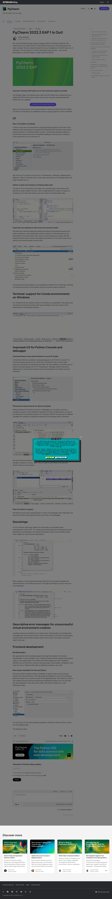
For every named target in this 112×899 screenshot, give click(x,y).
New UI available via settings (99, 31)
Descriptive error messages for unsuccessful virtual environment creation (99, 66)
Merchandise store (103, 892)
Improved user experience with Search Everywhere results (100, 39)
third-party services (44, 453)
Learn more (59, 446)
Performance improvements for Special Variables (100, 56)
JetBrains (17, 895)
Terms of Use (64, 451)
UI (91, 29)
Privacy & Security (8, 885)
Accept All (50, 457)
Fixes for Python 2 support (98, 59)
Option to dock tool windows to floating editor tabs (100, 35)
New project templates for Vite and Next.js (101, 76)
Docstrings (94, 62)
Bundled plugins (96, 73)
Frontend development (97, 70)
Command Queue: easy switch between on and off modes (99, 51)
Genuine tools (35, 885)
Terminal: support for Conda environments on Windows (98, 43)
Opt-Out (68, 454)
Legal (27, 885)
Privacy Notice (52, 451)
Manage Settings (61, 457)
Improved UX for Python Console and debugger (100, 47)
